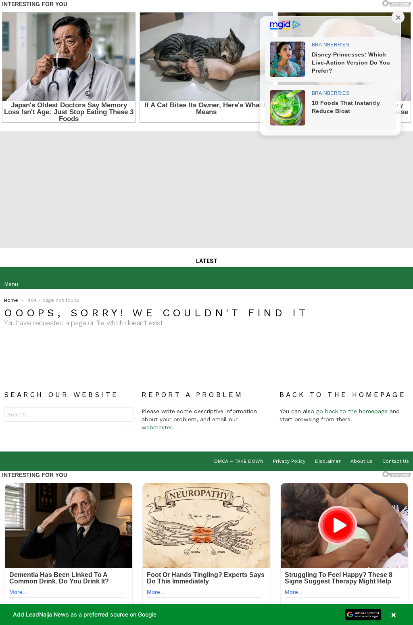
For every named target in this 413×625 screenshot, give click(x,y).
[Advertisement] (206, 187)
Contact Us (395, 461)
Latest (206, 261)
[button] (206, 614)
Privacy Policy (289, 461)
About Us (361, 461)
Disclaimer (328, 461)
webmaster (157, 427)
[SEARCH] (402, 278)
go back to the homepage (352, 411)
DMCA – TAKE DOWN (238, 461)
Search (125, 415)
